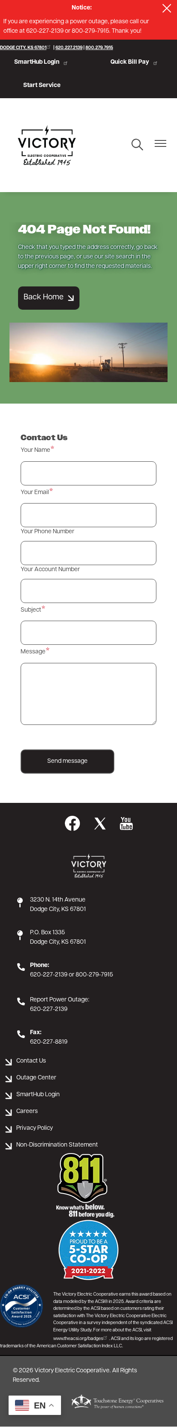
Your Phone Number (47, 532)
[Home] (46, 145)
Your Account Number (50, 569)
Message (33, 652)
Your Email (35, 492)
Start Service (42, 85)
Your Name (35, 450)
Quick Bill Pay (129, 62)
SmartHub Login (36, 62)
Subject (31, 610)
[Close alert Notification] (167, 8)
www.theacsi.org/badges (78, 1339)
